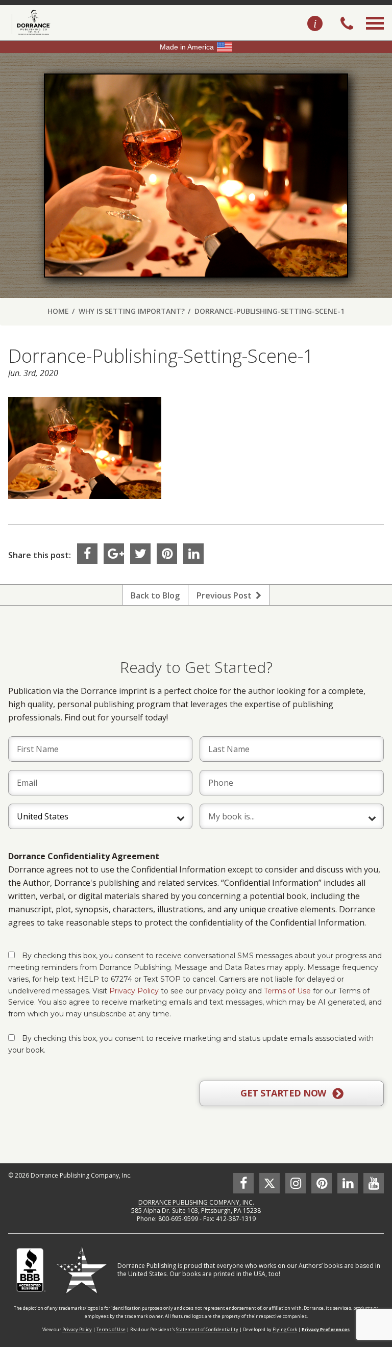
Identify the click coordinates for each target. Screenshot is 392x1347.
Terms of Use (287, 990)
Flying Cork (285, 1329)
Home (58, 311)
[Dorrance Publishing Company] (29, 22)
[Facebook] (87, 553)
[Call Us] (346, 24)
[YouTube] (373, 1183)
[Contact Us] (315, 24)
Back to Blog (155, 595)
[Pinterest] (167, 553)
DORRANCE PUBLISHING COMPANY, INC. (196, 1202)
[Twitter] (140, 553)
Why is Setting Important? (132, 311)
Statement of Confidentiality (207, 1329)
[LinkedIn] (193, 553)
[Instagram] (295, 1183)
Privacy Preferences (326, 1329)
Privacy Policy (134, 990)
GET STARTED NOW (284, 1093)
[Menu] (375, 34)
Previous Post (226, 595)
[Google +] (114, 553)
